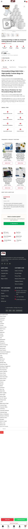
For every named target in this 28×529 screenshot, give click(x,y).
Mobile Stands (3, 346)
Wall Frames (2, 328)
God (1, 337)
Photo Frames (3, 316)
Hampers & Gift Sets (4, 415)
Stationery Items (3, 417)
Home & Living (3, 327)
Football (1, 335)
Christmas (2, 387)
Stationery (2, 341)
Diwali (1, 385)
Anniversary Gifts (3, 364)
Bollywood (2, 332)
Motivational (2, 339)
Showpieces (2, 343)
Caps (1, 355)
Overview (5, 67)
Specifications (13, 67)
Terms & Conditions (19, 284)
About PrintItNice (4, 270)
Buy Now (8, 519)
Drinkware (2, 320)
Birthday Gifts (3, 362)
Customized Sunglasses (5, 351)
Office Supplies (3, 392)
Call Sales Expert (14, 523)
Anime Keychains (3, 376)
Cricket (2, 298)
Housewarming (3, 369)
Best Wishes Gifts (4, 367)
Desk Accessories (4, 344)
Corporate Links (4, 273)
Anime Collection (3, 371)
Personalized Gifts (5, 290)
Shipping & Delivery (19, 281)
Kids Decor (2, 359)
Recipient (2, 419)
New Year (2, 389)
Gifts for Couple (3, 421)
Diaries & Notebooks (4, 414)
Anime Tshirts (3, 373)
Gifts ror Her (2, 423)
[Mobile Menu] (1, 1)
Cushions (2, 323)
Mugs (1, 321)
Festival (1, 382)
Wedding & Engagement (5, 366)
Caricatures (2, 318)
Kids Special (2, 348)
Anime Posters (3, 375)
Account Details (18, 273)
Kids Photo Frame (4, 353)
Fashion (1, 325)
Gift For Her (3, 301)
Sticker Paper (3, 396)
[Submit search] (2, 432)
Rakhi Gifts (2, 391)
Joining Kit (3, 276)
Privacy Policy (18, 276)
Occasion (2, 360)
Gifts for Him (2, 424)
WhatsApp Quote (21, 519)
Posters (2, 293)
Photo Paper (2, 394)
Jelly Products (3, 350)
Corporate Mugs (3, 412)
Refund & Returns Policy (20, 278)
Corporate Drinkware (4, 410)
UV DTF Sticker (3, 398)
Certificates (2, 408)
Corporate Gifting (4, 296)
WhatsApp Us (15, 223)
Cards (1, 401)
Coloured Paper (3, 405)
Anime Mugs (2, 380)
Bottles (1, 357)
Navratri (1, 383)
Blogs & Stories (4, 278)
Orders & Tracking (19, 270)
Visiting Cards (3, 399)
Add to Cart (7, 163)
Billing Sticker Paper (4, 403)
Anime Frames (3, 378)
